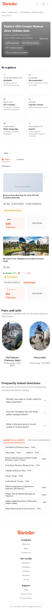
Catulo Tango (14, 476)
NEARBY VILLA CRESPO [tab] (14, 440)
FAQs (26, 590)
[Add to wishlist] (45, 177)
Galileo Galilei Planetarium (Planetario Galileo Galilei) (25, 502)
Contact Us (26, 552)
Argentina (13, 12)
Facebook (26, 563)
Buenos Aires (38, 12)
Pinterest (26, 575)
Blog (26, 548)
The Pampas (24, 12)
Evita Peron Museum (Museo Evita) (22, 465)
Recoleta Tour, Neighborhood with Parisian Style (23, 260)
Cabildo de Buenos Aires (18, 471)
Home (4, 12)
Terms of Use (26, 594)
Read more (44, 38)
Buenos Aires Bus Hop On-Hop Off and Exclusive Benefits (21, 196)
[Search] (37, 4)
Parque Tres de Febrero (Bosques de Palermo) (25, 495)
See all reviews (29, 282)
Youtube (26, 571)
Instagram (26, 567)
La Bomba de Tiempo (17, 481)
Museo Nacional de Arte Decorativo (23, 509)
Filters (6, 153)
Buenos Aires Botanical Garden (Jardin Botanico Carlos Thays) (25, 459)
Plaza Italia (12, 453)
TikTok (26, 579)
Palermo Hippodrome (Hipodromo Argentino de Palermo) (25, 487)
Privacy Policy (26, 598)
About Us (26, 544)
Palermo (32, 453)
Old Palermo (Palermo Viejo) (20, 447)
